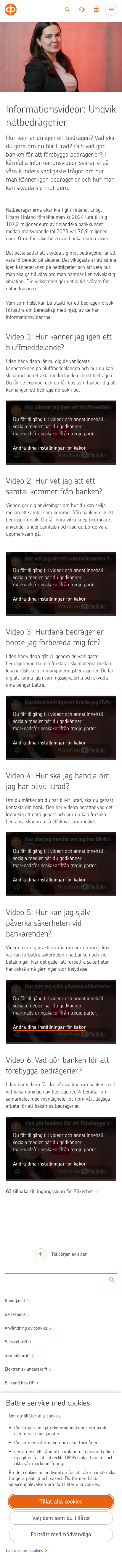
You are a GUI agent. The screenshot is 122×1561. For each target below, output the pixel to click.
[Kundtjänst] (81, 9)
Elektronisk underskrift (26, 1369)
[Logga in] (96, 9)
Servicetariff (16, 1342)
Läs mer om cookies (24, 1550)
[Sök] (67, 9)
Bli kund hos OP (20, 1383)
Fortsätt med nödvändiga (61, 1534)
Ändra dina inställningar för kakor (49, 448)
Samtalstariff (17, 1355)
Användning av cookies (26, 1328)
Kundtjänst (15, 1300)
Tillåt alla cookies (61, 1501)
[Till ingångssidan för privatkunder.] (11, 9)
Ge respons (15, 1314)
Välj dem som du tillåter (61, 1518)
